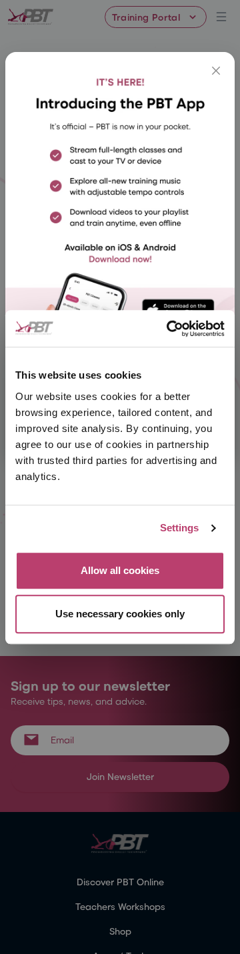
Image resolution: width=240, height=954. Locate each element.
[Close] (216, 70)
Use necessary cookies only (120, 613)
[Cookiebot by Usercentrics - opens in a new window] (169, 328)
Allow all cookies (120, 570)
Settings (179, 527)
